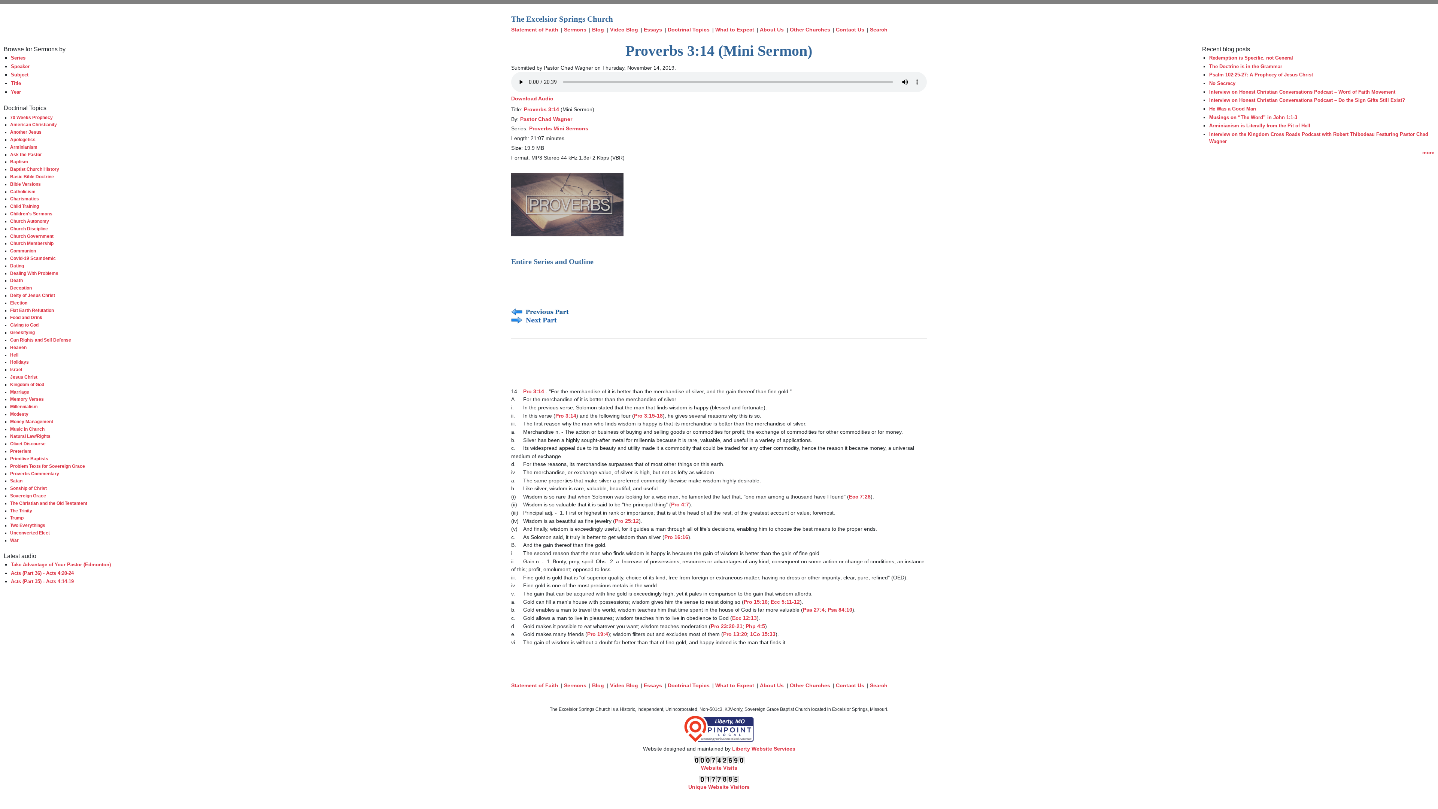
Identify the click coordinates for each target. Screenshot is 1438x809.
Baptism (19, 161)
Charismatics (24, 198)
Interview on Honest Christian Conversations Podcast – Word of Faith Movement (1302, 92)
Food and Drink (26, 317)
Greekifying (22, 332)
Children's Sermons (31, 213)
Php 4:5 (755, 626)
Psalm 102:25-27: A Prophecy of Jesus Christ (1261, 75)
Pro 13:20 (735, 634)
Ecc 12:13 (744, 618)
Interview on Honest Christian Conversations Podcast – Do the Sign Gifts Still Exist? (1307, 100)
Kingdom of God (27, 384)
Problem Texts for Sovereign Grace (47, 466)
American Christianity (33, 124)
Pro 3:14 (533, 391)
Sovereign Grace (28, 495)
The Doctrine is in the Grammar (1245, 66)
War (14, 540)
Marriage (19, 392)
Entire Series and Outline (552, 261)
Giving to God (24, 324)
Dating (17, 265)
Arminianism (23, 147)
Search (879, 30)
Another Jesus (26, 132)
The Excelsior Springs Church (562, 19)
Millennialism (24, 406)
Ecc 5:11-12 (785, 602)
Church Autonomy (29, 221)
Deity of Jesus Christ (32, 295)
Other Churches (810, 30)
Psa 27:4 (814, 610)
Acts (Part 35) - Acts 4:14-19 (42, 581)
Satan (16, 480)
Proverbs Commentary (34, 473)
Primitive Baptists (29, 458)
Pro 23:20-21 (727, 626)
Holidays (19, 362)
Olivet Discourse (28, 443)
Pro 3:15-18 (648, 416)
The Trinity (21, 510)
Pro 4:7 (680, 504)
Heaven (18, 347)
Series (18, 58)
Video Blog (624, 30)
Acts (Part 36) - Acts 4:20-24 (42, 573)
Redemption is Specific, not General (1251, 58)
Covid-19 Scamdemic (33, 258)
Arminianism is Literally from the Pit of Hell (1259, 125)
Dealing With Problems (34, 273)
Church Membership (32, 243)
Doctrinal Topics (689, 30)
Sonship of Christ (28, 488)
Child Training (24, 206)
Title (16, 83)
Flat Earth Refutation (32, 310)
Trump (17, 517)
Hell (14, 354)
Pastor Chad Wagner (546, 119)
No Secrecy (1222, 83)
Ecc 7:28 (860, 497)
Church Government (32, 236)
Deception (21, 287)
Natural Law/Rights (30, 436)
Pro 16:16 (676, 537)
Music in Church (27, 429)
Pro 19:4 (597, 634)
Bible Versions (25, 184)
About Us (772, 30)
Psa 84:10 (840, 610)
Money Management (31, 421)
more (1428, 152)
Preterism (20, 451)
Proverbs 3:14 (541, 109)
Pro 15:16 (756, 602)
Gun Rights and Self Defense (40, 339)
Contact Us (850, 30)
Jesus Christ (23, 377)
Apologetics (23, 139)
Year (16, 92)
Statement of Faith (534, 30)
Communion (23, 250)
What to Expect (734, 30)
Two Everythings (27, 525)
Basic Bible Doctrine (32, 176)
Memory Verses (27, 399)
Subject (19, 75)
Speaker (20, 66)
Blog (598, 30)
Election (18, 302)
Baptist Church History (34, 169)
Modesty (19, 414)
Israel (16, 369)
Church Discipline (29, 228)
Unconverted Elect (30, 532)
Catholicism (23, 191)
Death (16, 280)
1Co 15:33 (763, 634)
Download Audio (532, 98)
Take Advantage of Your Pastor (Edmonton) (61, 564)
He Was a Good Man (1232, 109)
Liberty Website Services (763, 749)
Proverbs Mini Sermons (558, 128)
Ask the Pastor (26, 154)
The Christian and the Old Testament (48, 503)
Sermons (575, 30)
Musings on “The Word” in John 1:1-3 (1253, 117)
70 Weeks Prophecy (31, 117)
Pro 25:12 (627, 521)
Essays (653, 30)
